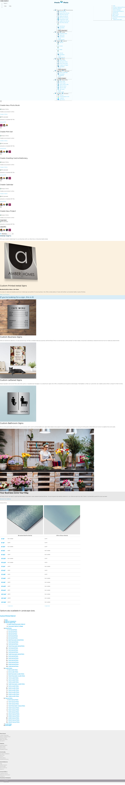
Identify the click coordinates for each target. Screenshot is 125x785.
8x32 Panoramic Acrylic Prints (16, 674)
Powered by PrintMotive (5, 777)
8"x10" (3, 546)
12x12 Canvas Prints (13, 701)
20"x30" (3, 598)
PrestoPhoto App (64, 19)
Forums (1, 756)
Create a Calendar (62, 78)
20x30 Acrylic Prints (13, 694)
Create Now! (10, 605)
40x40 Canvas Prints (14, 722)
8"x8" (3, 542)
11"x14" (3, 566)
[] (0, 233)
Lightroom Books (64, 16)
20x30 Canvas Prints (13, 716)
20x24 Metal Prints (13, 662)
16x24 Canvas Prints (13, 710)
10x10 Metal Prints (13, 642)
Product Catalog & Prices (119, 7)
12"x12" (3, 570)
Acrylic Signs (8, 724)
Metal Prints (8, 628)
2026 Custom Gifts (64, 84)
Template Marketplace (4, 753)
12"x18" (3, 574)
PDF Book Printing (64, 17)
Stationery (62, 35)
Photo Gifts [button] (65, 80)
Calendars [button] (59, 71)
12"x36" (3, 578)
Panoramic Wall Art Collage (15, 626)
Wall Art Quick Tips (10, 622)
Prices (59, 29)
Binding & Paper (3, 738)
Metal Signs (8, 725)
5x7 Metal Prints (12, 629)
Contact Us (2, 776)
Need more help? (117, 19)
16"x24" (3, 590)
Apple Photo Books (64, 13)
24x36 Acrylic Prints (13, 696)
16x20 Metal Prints (13, 658)
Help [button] (5, 6)
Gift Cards (62, 89)
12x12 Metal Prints (13, 650)
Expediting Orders (4, 749)
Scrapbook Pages (64, 65)
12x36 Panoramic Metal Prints (16, 654)
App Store (62, 99)
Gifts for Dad (63, 87)
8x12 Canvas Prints (13, 699)
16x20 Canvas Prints (13, 707)
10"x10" (3, 558)
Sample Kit (115, 12)
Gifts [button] (58, 80)
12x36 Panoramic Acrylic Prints (16, 684)
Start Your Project (4, 294)
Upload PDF (3, 122)
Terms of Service (3, 767)
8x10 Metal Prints (13, 636)
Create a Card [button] (61, 39)
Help (114, 5)
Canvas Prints (8, 698)
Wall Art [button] (59, 41)
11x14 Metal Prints (13, 648)
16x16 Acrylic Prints (13, 686)
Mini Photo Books (64, 22)
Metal (61, 49)
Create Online (3, 114)
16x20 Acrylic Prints (13, 688)
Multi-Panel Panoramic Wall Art (16, 624)
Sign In (5, 3)
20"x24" (3, 594)
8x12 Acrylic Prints (13, 672)
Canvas (61, 53)
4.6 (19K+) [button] (59, 93)
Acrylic (61, 46)
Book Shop (2, 755)
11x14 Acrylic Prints (13, 678)
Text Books (62, 26)
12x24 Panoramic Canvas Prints (16, 705)
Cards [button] (58, 32)
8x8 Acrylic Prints (13, 669)
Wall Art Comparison (10, 621)
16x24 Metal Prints (13, 660)
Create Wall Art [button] (61, 57)
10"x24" (3, 562)
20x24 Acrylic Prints (13, 692)
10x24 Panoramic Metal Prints (16, 646)
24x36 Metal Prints (13, 666)
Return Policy (115, 14)
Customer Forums (4, 773)
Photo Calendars (64, 72)
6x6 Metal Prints (12, 631)
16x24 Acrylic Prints (13, 690)
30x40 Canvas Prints (13, 720)
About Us (114, 18)
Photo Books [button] (60, 10)
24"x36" (3, 602)
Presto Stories (2, 757)
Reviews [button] (66, 93)
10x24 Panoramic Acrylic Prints (16, 676)
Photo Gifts (62, 81)
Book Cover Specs (4, 739)
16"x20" (3, 586)
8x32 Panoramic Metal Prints (16, 640)
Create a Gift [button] (61, 92)
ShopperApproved (64, 96)
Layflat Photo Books (64, 21)
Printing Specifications (118, 11)
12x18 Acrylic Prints (13, 682)
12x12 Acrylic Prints (13, 680)
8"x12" (3, 550)
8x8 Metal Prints (12, 634)
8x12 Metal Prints (13, 638)
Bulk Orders (115, 15)
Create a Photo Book (62, 30)
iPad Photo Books (64, 14)
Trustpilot (62, 98)
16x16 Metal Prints (13, 656)
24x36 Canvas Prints (13, 718)
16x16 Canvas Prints (13, 712)
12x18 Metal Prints (13, 652)
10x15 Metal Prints (13, 644)
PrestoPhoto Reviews (4, 759)
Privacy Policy (3, 766)
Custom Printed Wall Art (8, 616)
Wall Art (61, 42)
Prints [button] (58, 59)
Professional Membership (118, 16)
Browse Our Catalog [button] (5, 499)
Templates (62, 27)
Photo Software (117, 10)
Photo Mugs (62, 82)
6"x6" (3, 538)
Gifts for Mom (63, 86)
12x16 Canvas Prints (13, 703)
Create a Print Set (62, 69)
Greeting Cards (63, 33)
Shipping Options (117, 8)
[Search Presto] (4, 7)
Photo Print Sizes (64, 63)
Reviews (62, 95)
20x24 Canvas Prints (13, 714)
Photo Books (63, 11)
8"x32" (3, 554)
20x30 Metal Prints (13, 664)
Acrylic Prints (8, 668)
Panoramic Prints (64, 62)
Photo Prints (63, 60)
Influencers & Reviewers (5, 774)
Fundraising (61, 75)
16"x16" (3, 582)
